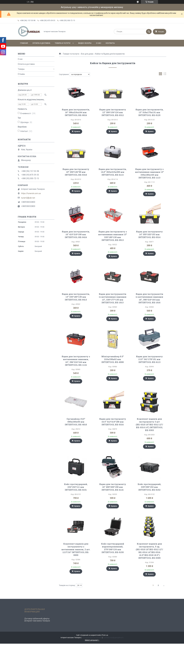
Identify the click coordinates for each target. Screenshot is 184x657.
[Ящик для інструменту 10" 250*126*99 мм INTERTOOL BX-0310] (76, 152)
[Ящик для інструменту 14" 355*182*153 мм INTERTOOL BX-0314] (149, 214)
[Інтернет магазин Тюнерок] (29, 36)
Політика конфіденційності (113, 638)
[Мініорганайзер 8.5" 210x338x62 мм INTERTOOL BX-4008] (112, 339)
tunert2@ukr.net (28, 198)
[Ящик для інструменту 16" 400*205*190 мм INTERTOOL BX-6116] (112, 467)
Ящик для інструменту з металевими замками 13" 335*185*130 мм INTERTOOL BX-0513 (112, 235)
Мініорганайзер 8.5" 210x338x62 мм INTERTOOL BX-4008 (112, 359)
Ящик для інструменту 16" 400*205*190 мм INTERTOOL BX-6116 (112, 487)
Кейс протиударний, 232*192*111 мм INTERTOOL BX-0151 (76, 487)
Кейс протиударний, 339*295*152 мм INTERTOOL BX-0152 (149, 487)
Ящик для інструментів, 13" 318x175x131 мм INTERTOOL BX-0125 (149, 112)
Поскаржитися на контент (92, 638)
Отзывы (21, 74)
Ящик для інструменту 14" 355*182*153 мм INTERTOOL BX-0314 (149, 234)
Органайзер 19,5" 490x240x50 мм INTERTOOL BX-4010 (76, 422)
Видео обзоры (84, 43)
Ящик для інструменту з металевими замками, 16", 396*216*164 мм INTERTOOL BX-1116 (76, 360)
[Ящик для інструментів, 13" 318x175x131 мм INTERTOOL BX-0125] (149, 92)
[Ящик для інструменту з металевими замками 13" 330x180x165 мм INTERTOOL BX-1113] (149, 152)
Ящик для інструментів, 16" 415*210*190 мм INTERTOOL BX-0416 (76, 234)
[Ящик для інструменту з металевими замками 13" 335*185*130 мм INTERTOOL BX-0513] (112, 214)
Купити (77, 131)
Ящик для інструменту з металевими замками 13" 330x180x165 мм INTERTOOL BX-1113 (149, 173)
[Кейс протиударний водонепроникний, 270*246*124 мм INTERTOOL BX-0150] (112, 526)
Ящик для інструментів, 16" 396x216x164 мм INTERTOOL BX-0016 (76, 112)
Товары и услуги (62, 43)
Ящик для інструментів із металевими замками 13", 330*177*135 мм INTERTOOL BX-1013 (112, 298)
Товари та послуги (71, 54)
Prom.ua (105, 635)
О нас (98, 43)
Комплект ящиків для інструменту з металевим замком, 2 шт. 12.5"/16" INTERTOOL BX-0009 (75, 549)
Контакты (110, 43)
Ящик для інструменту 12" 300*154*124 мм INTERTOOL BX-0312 (112, 112)
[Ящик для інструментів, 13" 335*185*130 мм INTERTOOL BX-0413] (76, 277)
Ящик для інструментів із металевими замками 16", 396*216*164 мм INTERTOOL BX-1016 (149, 298)
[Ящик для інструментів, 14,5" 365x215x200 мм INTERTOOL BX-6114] (112, 152)
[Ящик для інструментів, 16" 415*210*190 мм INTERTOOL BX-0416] (76, 214)
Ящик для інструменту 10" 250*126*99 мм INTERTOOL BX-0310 (76, 172)
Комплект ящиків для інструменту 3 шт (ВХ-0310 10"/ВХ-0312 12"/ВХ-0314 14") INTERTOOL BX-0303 (149, 425)
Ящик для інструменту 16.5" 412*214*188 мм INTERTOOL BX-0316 (112, 422)
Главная (24, 43)
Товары (21, 69)
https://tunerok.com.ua (31, 193)
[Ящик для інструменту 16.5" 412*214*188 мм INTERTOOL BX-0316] (112, 401)
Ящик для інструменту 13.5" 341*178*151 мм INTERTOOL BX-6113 (149, 359)
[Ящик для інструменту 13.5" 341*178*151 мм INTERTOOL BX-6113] (149, 339)
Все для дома (87, 54)
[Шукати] (149, 31)
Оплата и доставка (41, 43)
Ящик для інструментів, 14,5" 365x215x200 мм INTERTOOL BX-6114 (112, 172)
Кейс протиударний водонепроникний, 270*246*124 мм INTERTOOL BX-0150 (112, 548)
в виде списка (164, 74)
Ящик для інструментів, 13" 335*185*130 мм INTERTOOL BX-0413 (76, 297)
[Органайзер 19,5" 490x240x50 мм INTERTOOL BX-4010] (76, 401)
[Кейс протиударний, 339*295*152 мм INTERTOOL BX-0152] (149, 467)
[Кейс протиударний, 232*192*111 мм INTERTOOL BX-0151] (76, 467)
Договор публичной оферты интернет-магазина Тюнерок (37, 619)
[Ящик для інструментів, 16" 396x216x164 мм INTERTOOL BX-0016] (76, 92)
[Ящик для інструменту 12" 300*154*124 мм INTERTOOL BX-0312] (112, 92)
